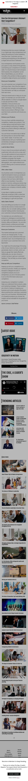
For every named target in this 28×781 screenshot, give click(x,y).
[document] (14, 390)
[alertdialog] (14, 4)
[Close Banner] (26, 2)
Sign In (18, 777)
